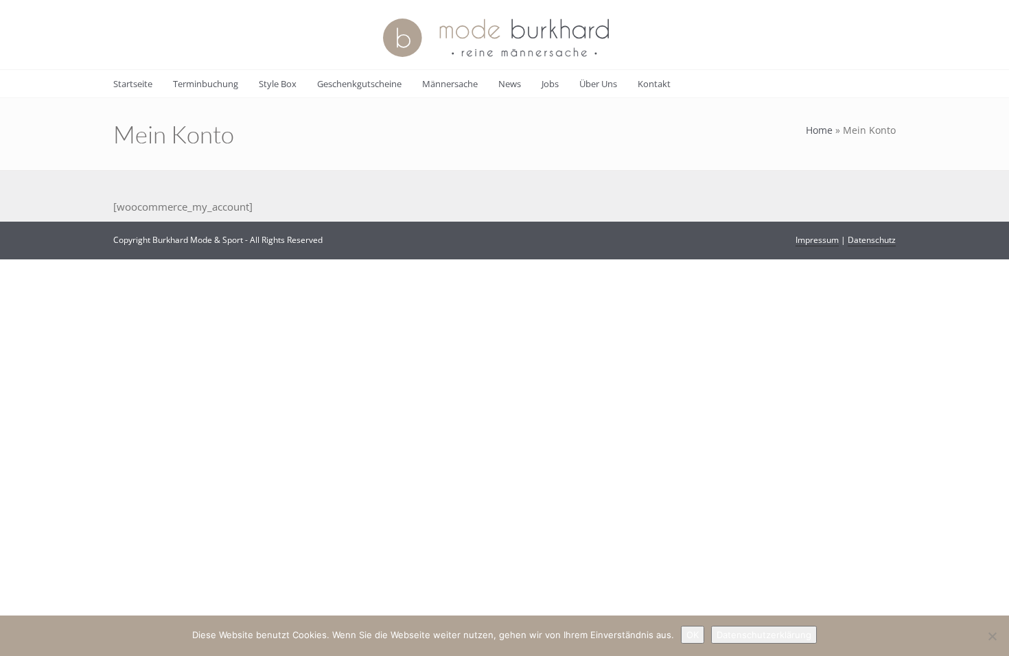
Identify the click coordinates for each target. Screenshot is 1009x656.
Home (819, 130)
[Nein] (992, 636)
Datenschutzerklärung (764, 634)
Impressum (817, 240)
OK (692, 634)
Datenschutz (872, 240)
